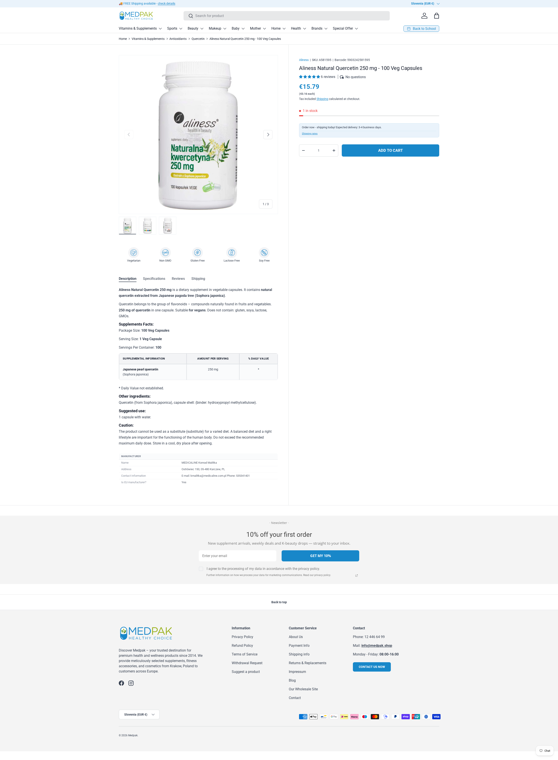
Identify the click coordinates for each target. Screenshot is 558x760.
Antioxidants (178, 39)
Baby (236, 28)
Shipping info (299, 654)
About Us (296, 637)
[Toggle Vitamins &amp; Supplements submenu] (160, 28)
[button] (310, 77)
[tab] (127, 278)
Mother (255, 28)
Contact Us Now (372, 667)
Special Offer (343, 28)
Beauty (193, 28)
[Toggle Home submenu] (284, 28)
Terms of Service (244, 654)
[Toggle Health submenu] (304, 28)
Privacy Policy (242, 637)
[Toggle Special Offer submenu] (356, 28)
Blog (292, 680)
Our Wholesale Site (303, 689)
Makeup (215, 28)
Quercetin (198, 39)
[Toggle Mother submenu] (264, 28)
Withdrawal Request (247, 663)
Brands (316, 28)
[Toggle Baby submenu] (243, 28)
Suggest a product (246, 672)
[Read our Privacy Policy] (356, 575)
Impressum (297, 672)
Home (276, 28)
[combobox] (287, 15)
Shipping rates (310, 133)
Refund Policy (242, 645)
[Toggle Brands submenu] (325, 28)
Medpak (133, 735)
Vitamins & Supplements (138, 28)
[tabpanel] (198, 386)
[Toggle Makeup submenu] (224, 28)
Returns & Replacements (307, 663)
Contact (295, 698)
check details (166, 3)
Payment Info (299, 645)
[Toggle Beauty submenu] (201, 28)
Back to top (279, 602)
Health (296, 28)
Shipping (322, 99)
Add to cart (390, 150)
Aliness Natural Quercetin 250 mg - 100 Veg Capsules (245, 39)
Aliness (304, 60)
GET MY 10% (320, 555)
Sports (172, 28)
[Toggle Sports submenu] (180, 28)
